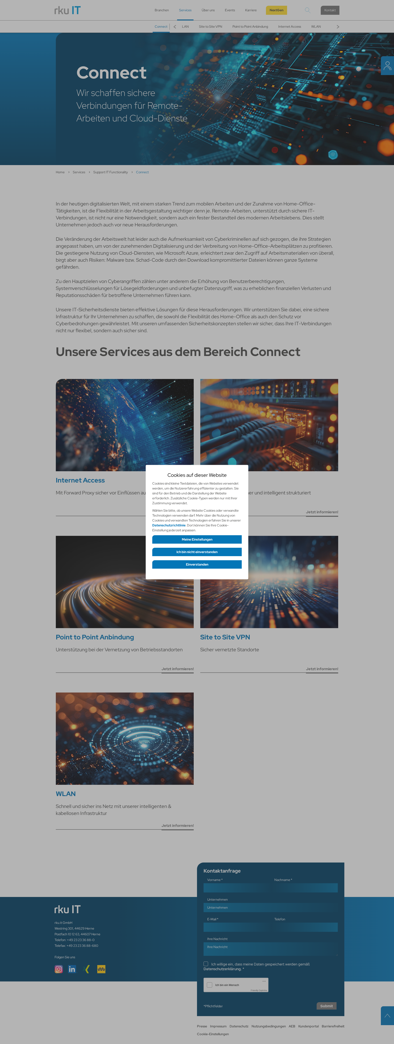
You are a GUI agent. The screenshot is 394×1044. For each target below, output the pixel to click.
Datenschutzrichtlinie (169, 525)
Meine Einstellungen (197, 539)
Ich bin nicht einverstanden (197, 552)
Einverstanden (197, 564)
